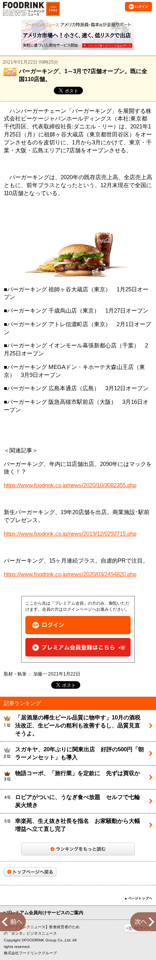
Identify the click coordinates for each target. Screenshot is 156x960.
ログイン (78, 625)
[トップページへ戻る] (30, 872)
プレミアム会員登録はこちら (78, 647)
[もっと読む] (78, 849)
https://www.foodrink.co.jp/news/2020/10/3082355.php (70, 485)
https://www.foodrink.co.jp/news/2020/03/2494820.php (70, 574)
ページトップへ (138, 898)
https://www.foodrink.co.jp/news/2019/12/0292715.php (70, 534)
